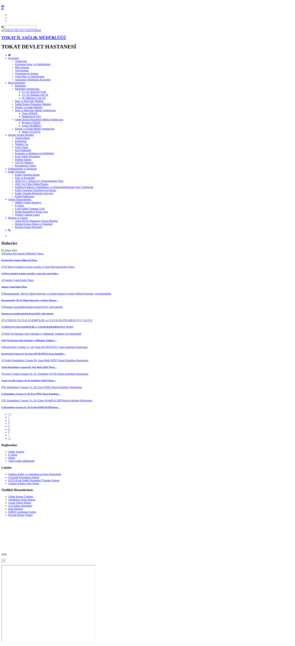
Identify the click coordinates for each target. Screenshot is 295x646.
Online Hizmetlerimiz (19, 199)
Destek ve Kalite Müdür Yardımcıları (35, 128)
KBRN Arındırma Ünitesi (22, 511)
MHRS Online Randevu (28, 202)
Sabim (11, 457)
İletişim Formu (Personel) (28, 227)
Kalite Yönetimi (16, 171)
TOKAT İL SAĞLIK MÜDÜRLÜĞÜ (33, 37)
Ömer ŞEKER (30, 113)
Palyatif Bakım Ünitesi (20, 515)
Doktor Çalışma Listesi (27, 214)
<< (9, 414)
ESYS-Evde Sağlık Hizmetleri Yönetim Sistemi (33, 480)
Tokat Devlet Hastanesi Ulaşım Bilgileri (36, 220)
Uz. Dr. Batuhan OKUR (35, 95)
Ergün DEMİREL (31, 125)
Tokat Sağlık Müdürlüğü (21, 460)
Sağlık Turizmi (16, 451)
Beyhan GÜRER (31, 122)
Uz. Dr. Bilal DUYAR (34, 91)
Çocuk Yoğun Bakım (19, 502)
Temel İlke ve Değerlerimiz (29, 76)
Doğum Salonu (23, 159)
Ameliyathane (22, 138)
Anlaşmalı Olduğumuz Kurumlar (33, 79)
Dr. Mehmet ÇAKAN (34, 98)
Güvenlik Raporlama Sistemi (23, 477)
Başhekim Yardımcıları (27, 88)
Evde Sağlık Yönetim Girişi (30, 208)
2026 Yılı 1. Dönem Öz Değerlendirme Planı (39, 181)
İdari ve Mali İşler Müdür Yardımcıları (35, 110)
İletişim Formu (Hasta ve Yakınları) (34, 224)
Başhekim (20, 85)
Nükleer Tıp (21, 144)
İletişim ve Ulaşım (18, 217)
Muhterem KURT (31, 116)
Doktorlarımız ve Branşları (22, 168)
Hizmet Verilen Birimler (21, 134)
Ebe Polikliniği (23, 150)
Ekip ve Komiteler (25, 177)
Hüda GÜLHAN (31, 131)
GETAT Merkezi (24, 162)
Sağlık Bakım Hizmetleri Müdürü (33, 104)
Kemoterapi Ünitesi (25, 165)
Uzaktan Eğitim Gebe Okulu (23, 483)
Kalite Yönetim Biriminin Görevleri (34, 193)
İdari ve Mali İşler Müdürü (29, 101)
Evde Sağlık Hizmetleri (27, 156)
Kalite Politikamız (24, 196)
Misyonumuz (22, 67)
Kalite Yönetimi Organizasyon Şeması (35, 190)
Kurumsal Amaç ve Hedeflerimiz (33, 64)
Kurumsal (13, 58)
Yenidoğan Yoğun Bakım (21, 499)
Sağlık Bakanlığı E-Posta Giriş (31, 211)
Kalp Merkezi (15, 508)
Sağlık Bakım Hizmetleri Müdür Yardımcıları (39, 119)
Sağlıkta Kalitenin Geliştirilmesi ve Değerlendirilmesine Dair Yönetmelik (54, 187)
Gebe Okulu (21, 147)
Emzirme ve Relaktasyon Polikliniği (34, 153)
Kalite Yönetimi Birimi (27, 174)
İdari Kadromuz (16, 82)
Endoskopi (21, 141)
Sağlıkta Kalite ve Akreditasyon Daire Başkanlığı (34, 474)
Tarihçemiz (21, 61)
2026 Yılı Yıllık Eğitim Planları (31, 184)
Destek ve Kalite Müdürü (28, 107)
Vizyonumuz (22, 70)
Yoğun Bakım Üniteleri (20, 496)
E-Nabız (19, 205)
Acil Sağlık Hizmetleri (20, 505)
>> (9, 438)
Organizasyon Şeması (26, 73)
